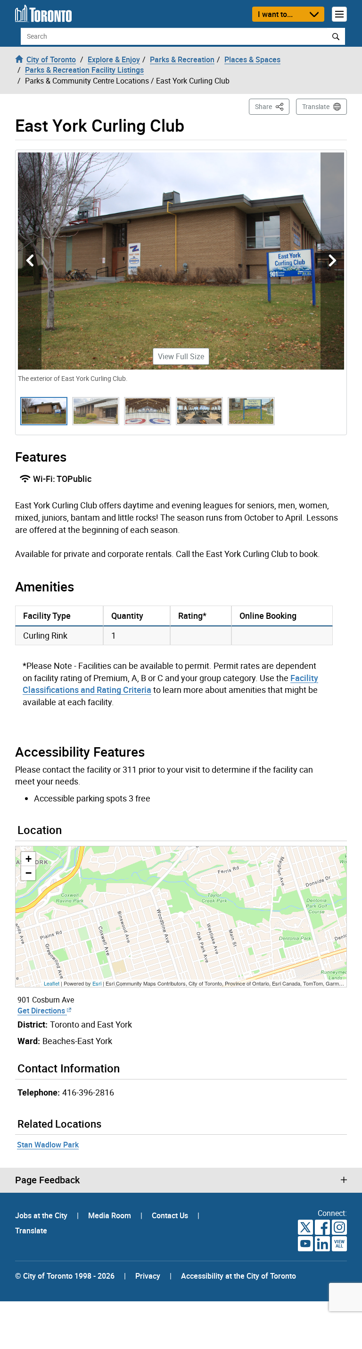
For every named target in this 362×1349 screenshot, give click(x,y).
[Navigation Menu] (339, 14)
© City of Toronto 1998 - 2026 (65, 1276)
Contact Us (171, 1215)
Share (272, 106)
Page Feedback (47, 1180)
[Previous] (29, 261)
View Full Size (181, 356)
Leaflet (51, 983)
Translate (315, 106)
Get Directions (42, 1010)
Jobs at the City (42, 1215)
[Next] (332, 261)
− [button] (28, 873)
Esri (96, 983)
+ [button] (28, 859)
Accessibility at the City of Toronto (238, 1276)
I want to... (275, 14)
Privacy (147, 1276)
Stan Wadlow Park (48, 1144)
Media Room (110, 1215)
